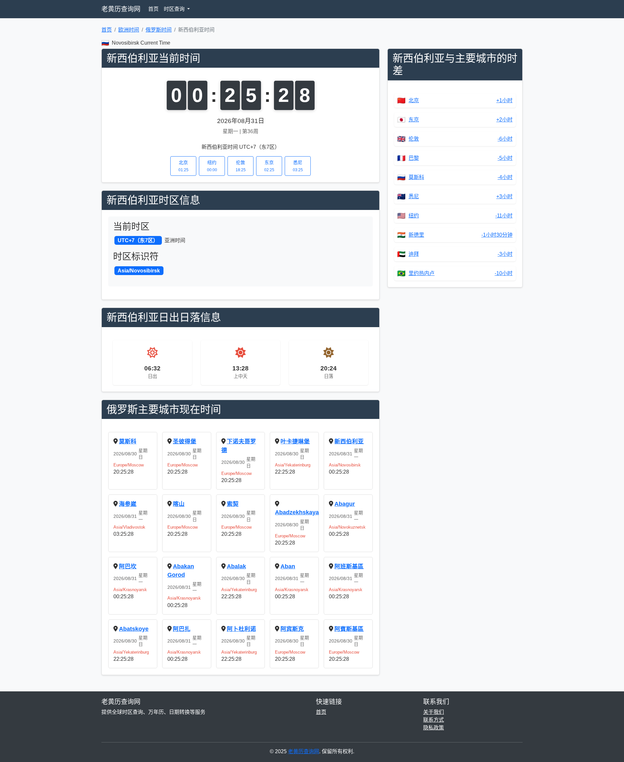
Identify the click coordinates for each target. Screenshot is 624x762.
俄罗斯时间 (159, 30)
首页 (153, 9)
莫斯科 (127, 441)
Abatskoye (134, 629)
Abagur (344, 504)
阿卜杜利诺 (241, 629)
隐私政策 (433, 727)
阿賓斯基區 (349, 629)
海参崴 (127, 504)
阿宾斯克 (292, 629)
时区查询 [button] (175, 9)
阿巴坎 (127, 566)
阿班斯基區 (349, 566)
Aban (287, 566)
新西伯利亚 (349, 441)
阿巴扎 (181, 629)
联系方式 (433, 720)
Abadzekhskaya (297, 512)
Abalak (236, 566)
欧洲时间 (128, 30)
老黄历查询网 (120, 9)
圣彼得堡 (184, 441)
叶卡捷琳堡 (295, 441)
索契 (233, 504)
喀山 (179, 504)
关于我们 (433, 712)
